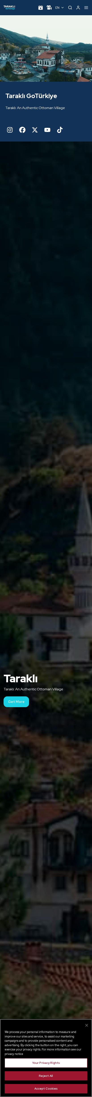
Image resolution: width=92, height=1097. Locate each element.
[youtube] (47, 129)
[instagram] (9, 129)
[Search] (70, 7)
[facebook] (22, 129)
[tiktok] (59, 129)
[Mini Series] (49, 7)
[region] (46, 1058)
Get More (16, 701)
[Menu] (86, 7)
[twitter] (34, 129)
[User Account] (78, 7)
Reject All (46, 1076)
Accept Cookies (46, 1089)
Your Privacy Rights (46, 1063)
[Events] (40, 7)
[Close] (87, 1025)
